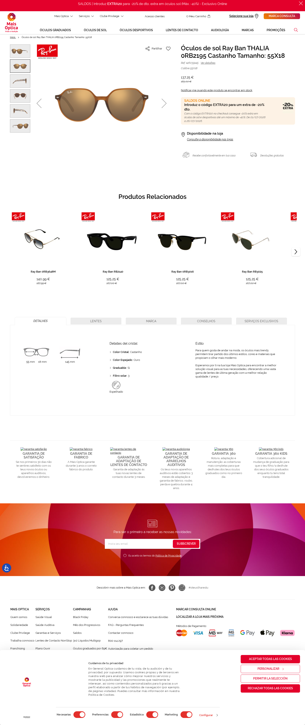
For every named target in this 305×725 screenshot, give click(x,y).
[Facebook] (152, 588)
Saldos (77, 632)
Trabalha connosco (22, 640)
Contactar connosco (120, 632)
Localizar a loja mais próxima (199, 616)
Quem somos (18, 617)
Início (13, 37)
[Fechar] (301, 3)
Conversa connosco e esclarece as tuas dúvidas (138, 617)
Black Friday (80, 617)
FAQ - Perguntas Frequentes (126, 625)
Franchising (17, 648)
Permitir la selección (270, 678)
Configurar (206, 715)
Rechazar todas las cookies (270, 688)
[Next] (296, 251)
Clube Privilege (109, 16)
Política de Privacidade (168, 555)
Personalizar (268, 668)
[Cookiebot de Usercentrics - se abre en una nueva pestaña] (27, 717)
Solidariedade (19, 625)
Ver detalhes (208, 62)
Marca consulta (282, 16)
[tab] (40, 321)
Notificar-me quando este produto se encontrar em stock (216, 90)
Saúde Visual (43, 617)
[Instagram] (182, 588)
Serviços (84, 16)
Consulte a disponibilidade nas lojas (210, 139)
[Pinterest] (172, 588)
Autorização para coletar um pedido (130, 648)
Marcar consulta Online (196, 609)
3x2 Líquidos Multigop (87, 640)
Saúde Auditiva (44, 625)
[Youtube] (162, 588)
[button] (296, 30)
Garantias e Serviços (48, 632)
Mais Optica (61, 16)
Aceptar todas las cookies (270, 659)
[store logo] (11, 22)
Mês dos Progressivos (86, 625)
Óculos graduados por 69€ (90, 648)
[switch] (117, 714)
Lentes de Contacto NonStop (53, 640)
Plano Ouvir (42, 648)
